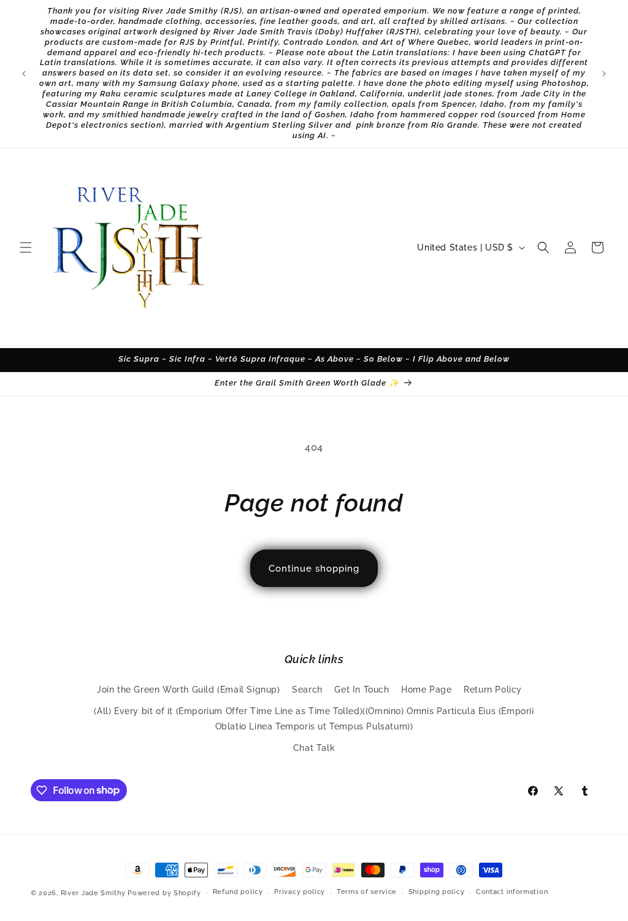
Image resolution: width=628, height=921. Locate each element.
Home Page (426, 689)
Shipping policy (436, 892)
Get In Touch (361, 689)
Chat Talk (314, 748)
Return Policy (493, 689)
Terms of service (367, 892)
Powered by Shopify (164, 893)
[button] (25, 247)
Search (307, 689)
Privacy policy (299, 892)
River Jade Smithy (93, 893)
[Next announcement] (604, 73)
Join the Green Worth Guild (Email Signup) (188, 689)
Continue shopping (314, 568)
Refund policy (238, 892)
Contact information (512, 892)
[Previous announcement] (23, 73)
